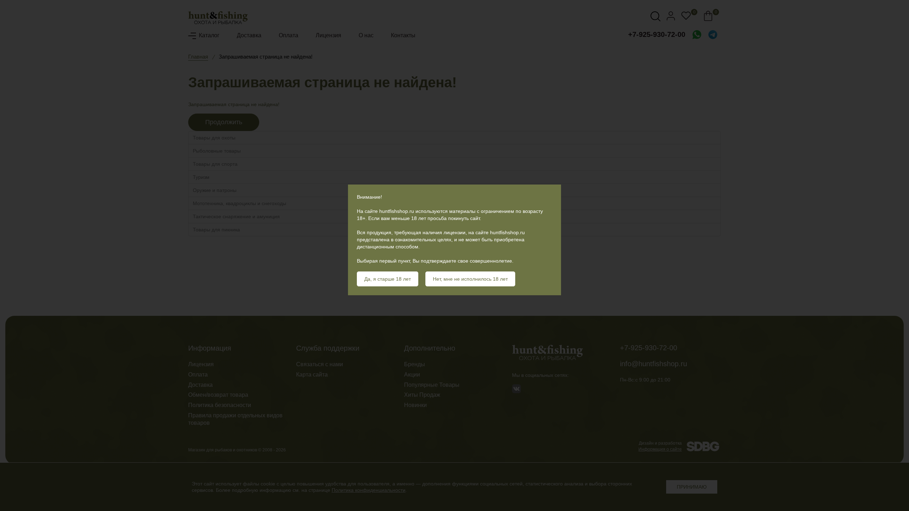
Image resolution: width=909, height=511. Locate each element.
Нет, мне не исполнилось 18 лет (470, 279)
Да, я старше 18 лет (387, 279)
